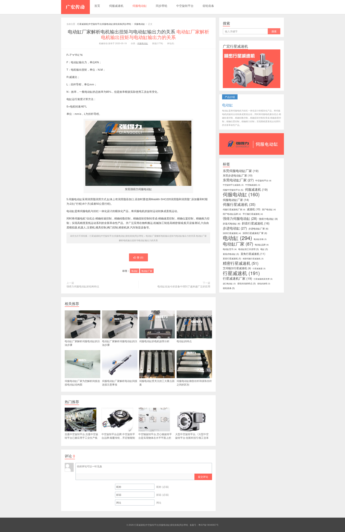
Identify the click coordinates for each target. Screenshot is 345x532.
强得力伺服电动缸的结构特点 (82, 286)
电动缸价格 (260, 239)
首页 (97, 6)
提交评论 (203, 476)
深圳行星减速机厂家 (255, 233)
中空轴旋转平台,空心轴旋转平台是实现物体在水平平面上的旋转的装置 (155, 437)
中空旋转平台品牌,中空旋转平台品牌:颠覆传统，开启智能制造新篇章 (118, 437)
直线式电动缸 (231, 254)
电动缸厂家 (146, 270)
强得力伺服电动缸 (240, 218)
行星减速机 (241, 273)
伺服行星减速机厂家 (234, 209)
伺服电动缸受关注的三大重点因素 (156, 382)
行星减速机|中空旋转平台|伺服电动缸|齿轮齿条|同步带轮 (75, 7)
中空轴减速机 (252, 185)
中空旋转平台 (185, 6)
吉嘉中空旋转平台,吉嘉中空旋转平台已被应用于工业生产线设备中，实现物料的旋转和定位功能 (81, 439)
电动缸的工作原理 (248, 249)
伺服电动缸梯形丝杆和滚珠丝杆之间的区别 (194, 382)
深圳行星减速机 (232, 233)
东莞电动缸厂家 (238, 180)
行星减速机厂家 (237, 278)
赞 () (140, 257)
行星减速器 (259, 268)
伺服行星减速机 (239, 204)
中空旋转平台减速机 (233, 185)
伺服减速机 (116, 6)
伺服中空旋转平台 (233, 189)
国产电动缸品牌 (232, 213)
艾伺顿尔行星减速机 (237, 268)
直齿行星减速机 (232, 258)
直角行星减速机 (253, 253)
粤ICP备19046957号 (208, 524)
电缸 (264, 249)
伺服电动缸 (139, 6)
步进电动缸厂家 (258, 228)
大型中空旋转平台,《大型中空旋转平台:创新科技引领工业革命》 (192, 437)
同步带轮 (161, 6)
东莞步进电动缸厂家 (237, 175)
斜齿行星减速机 (256, 223)
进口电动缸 (229, 283)
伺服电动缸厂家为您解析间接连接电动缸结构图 (82, 382)
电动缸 (134, 270)
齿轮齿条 (208, 6)
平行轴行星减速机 (253, 213)
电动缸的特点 (184, 341)
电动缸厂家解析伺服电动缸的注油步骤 (82, 343)
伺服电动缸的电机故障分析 (154, 341)
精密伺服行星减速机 (253, 258)
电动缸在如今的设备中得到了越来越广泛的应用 (183, 286)
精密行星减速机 (240, 263)
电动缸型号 (230, 249)
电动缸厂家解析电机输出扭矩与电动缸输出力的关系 (138, 34)
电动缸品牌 (262, 244)
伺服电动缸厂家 (236, 199)
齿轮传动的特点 (246, 283)
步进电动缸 (235, 228)
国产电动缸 (269, 209)
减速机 (253, 209)
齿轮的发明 (263, 283)
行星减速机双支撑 (263, 279)
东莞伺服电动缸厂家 (241, 171)
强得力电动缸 (268, 219)
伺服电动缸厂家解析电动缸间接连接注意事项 (119, 382)
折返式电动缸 (231, 223)
